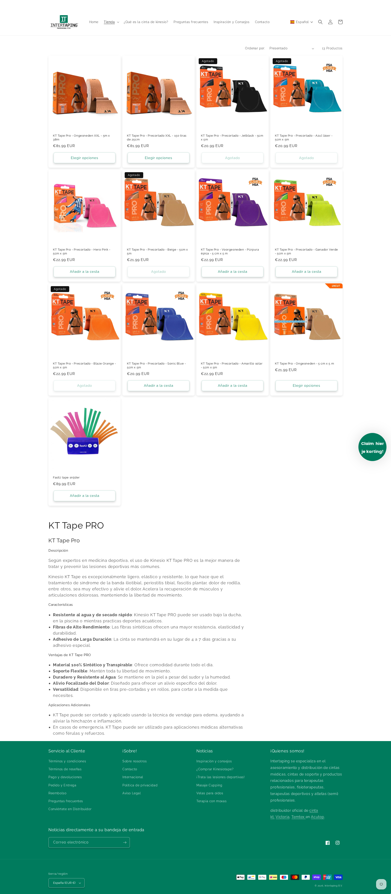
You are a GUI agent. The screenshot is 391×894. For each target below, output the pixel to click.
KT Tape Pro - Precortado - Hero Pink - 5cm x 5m (81, 251)
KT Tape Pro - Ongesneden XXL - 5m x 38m (81, 137)
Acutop (317, 817)
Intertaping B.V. (334, 885)
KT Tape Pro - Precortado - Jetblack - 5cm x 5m (232, 137)
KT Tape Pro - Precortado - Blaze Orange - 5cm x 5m (84, 365)
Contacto (129, 769)
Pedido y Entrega (62, 785)
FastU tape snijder (66, 477)
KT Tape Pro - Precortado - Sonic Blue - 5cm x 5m (156, 365)
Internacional (132, 777)
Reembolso (57, 793)
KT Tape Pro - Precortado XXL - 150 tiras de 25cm (156, 137)
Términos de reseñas (64, 769)
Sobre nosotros (134, 761)
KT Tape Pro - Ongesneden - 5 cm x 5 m (304, 363)
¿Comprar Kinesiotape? (215, 769)
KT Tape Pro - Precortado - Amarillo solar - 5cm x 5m (232, 365)
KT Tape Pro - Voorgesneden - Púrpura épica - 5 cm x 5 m (230, 251)
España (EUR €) (64, 882)
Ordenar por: (255, 48)
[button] (111, 22)
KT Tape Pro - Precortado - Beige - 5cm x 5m (157, 251)
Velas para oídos (209, 793)
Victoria (282, 817)
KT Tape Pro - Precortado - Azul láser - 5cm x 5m (303, 137)
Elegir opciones (84, 158)
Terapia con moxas (211, 801)
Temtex (298, 817)
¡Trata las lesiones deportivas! (220, 777)
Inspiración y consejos (214, 761)
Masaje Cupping (209, 785)
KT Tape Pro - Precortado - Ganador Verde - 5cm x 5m (306, 251)
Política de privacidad (139, 785)
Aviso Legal (131, 793)
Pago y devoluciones (65, 777)
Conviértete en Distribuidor (69, 809)
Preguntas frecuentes (65, 801)
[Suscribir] (125, 842)
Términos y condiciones (67, 761)
